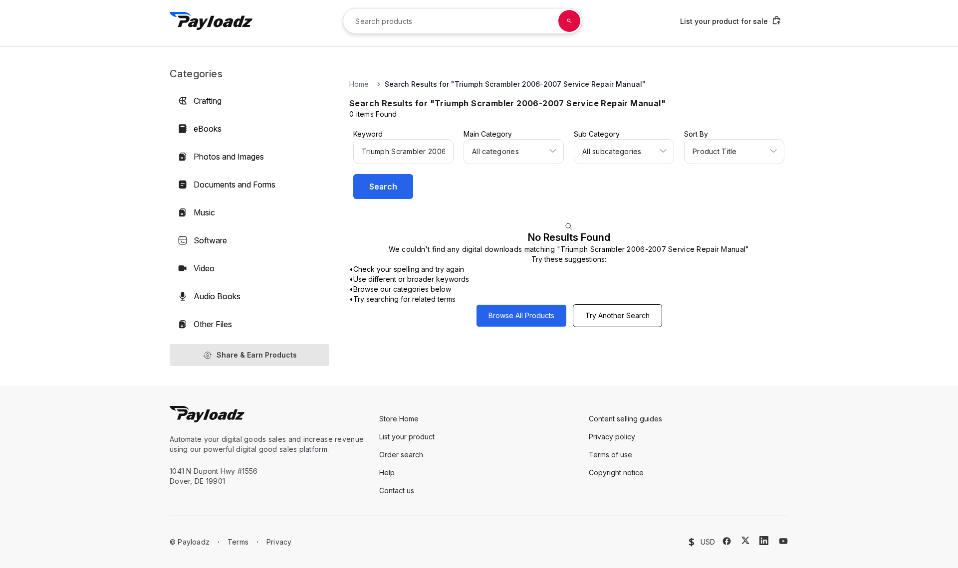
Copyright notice (616, 472)
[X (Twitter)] (745, 540)
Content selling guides (625, 418)
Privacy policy (612, 436)
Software (210, 240)
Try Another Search (617, 315)
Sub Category (597, 134)
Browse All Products (521, 315)
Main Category (488, 134)
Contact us (396, 490)
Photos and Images (229, 157)
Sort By (696, 134)
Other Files (213, 324)
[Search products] (569, 21)
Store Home (399, 418)
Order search (401, 454)
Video (204, 268)
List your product (407, 436)
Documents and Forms (234, 184)
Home (359, 84)
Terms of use (610, 454)
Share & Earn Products (257, 355)
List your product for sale (724, 21)
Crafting (208, 101)
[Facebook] (726, 541)
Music (204, 212)
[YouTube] (783, 541)
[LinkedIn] (763, 540)
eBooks (208, 129)
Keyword (368, 134)
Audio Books (217, 296)
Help (387, 472)
